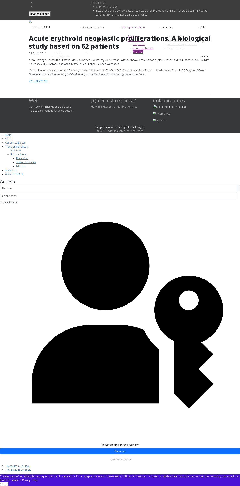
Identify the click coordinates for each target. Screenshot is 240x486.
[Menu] (209, 27)
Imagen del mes (39, 14)
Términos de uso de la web (55, 106)
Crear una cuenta (120, 459)
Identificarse (98, 3)
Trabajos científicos (133, 27)
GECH (47, 27)
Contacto (34, 106)
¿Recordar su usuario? (18, 465)
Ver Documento (38, 81)
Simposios (22, 158)
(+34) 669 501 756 (106, 6)
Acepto (4, 484)
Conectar (120, 451)
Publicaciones (18, 154)
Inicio (8, 135)
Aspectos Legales (63, 110)
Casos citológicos (93, 27)
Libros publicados (26, 162)
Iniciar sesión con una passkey (120, 444)
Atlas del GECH (14, 174)
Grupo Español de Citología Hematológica (120, 127)
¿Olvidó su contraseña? (18, 469)
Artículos (21, 166)
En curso (15, 150)
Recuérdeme (10, 202)
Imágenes (167, 27)
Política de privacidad (41, 110)
